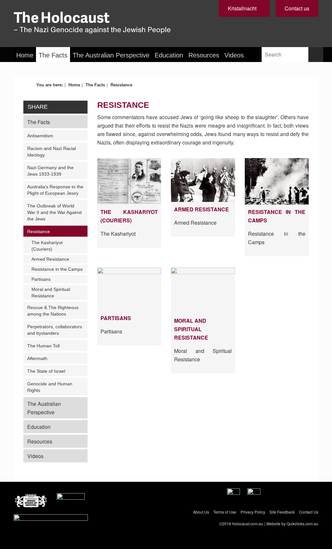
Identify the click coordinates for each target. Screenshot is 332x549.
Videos (234, 55)
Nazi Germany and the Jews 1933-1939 (50, 171)
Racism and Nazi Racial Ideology (51, 151)
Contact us (297, 8)
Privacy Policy (253, 512)
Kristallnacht (242, 8)
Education (169, 55)
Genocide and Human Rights (49, 387)
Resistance (38, 231)
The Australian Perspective (111, 55)
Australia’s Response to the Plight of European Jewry (55, 190)
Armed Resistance (50, 259)
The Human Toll (43, 345)
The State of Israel (46, 371)
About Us (201, 512)
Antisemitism (40, 135)
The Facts (53, 55)
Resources (203, 55)
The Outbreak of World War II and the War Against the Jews (54, 212)
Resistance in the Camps (57, 269)
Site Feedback (282, 512)
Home (24, 55)
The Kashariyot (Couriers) (47, 246)
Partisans (41, 279)
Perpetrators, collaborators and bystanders (54, 330)
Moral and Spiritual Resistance (50, 292)
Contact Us (308, 512)
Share (38, 107)
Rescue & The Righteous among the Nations (52, 311)
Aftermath (37, 358)
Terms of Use (224, 512)
